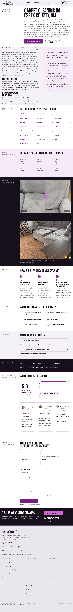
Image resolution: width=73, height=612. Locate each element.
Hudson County (30, 578)
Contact (52, 578)
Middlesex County (30, 589)
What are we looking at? (28, 477)
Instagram (9, 608)
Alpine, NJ (40, 363)
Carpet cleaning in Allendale (27, 363)
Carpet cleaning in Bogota (27, 367)
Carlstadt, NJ (39, 367)
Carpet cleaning (6, 562)
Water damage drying (7, 581)
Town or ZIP (45, 459)
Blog (45, 3)
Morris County (29, 581)
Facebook (4, 608)
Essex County (29, 562)
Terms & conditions (67, 603)
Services (20, 3)
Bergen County (29, 570)
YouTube (14, 608)
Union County (29, 566)
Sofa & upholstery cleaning (8, 566)
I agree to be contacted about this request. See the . (39, 495)
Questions (55, 3)
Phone (43, 450)
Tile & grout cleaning (7, 578)
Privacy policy (59, 603)
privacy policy (50, 495)
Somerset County (30, 585)
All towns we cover (30, 593)
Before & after (28, 3)
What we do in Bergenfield (52, 363)
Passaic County (30, 574)
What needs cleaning (25, 469)
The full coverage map (52, 367)
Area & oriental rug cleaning (9, 570)
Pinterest (19, 608)
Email (24, 459)
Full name (22, 450)
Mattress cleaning (6, 574)
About (49, 3)
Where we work (36, 3)
